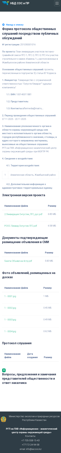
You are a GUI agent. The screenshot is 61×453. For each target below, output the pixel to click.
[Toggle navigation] (57, 3)
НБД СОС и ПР (19, 3)
